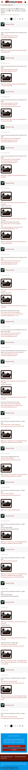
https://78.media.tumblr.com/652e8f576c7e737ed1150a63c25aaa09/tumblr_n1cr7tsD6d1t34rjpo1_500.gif (14, 662)
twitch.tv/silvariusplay (6, 458)
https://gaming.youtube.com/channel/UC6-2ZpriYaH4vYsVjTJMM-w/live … (12, 227)
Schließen (15, 768)
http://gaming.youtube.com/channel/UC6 (11, 577)
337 (20, 19)
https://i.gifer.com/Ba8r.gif (11, 510)
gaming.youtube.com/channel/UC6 (10, 460)
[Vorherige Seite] (5, 19)
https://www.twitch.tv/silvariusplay (10, 106)
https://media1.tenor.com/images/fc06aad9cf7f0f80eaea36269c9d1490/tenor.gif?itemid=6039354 (14, 697)
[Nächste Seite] (23, 19)
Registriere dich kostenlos (18, 741)
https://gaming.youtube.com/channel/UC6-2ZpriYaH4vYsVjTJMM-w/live (12, 406)
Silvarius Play (5, 14)
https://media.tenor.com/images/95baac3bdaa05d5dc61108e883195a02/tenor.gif (14, 441)
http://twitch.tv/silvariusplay (8, 561)
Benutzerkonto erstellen (14, 746)
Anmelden (14, 749)
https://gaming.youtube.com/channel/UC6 (12, 426)
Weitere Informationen (6, 768)
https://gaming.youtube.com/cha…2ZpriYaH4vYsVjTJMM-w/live (10, 70)
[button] (2, 2)
